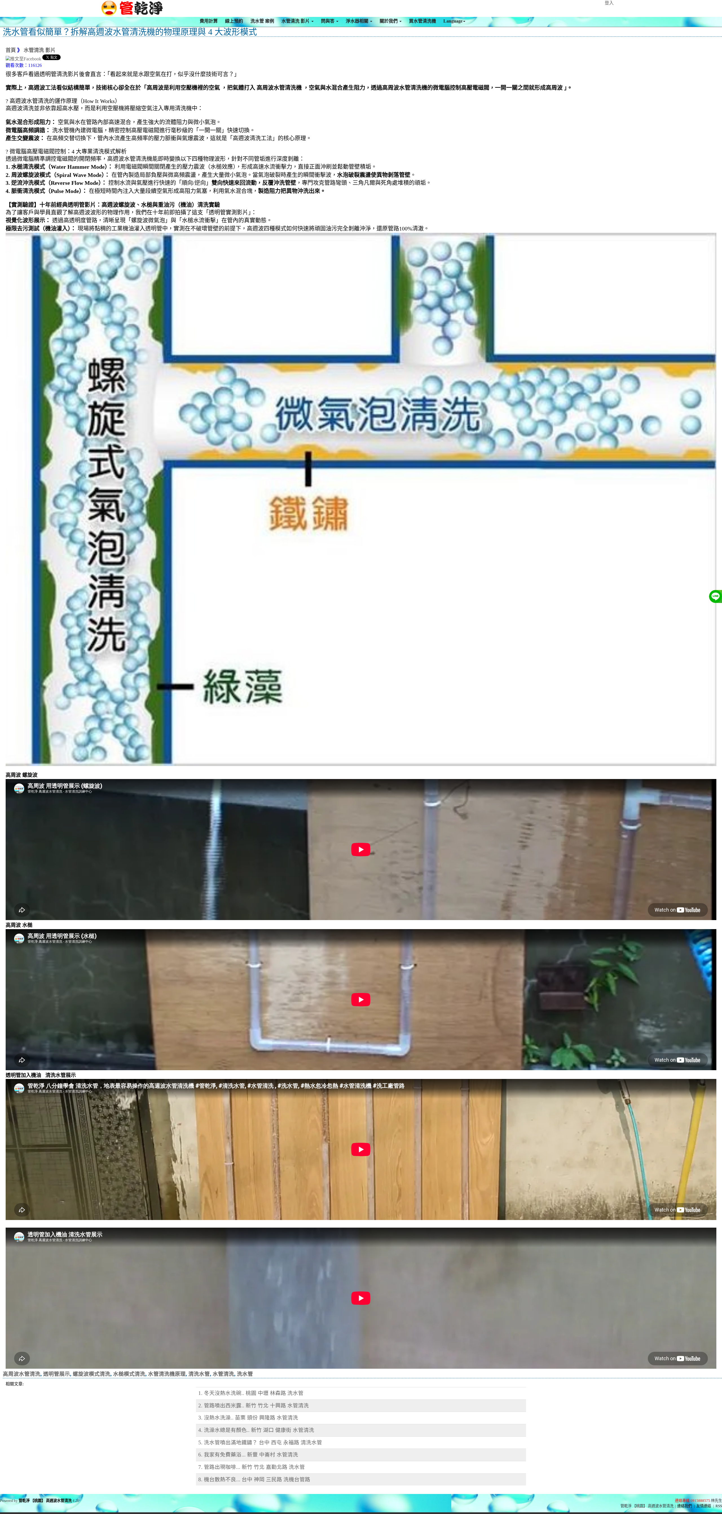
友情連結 (703, 1506)
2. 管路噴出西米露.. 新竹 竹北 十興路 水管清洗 (253, 1405)
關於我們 (389, 21)
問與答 (328, 21)
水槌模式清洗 (129, 1374)
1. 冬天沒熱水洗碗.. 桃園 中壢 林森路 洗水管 (250, 1393)
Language (453, 21)
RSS (719, 1506)
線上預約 (234, 21)
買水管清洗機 (422, 21)
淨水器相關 (357, 21)
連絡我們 (684, 1506)
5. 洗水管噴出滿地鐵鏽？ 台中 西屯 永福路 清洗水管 (260, 1442)
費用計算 (209, 21)
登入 (609, 3)
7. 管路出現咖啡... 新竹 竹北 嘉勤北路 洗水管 (251, 1467)
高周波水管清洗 (21, 1374)
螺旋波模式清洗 (91, 1374)
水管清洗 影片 (296, 21)
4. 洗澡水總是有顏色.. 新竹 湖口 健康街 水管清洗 (256, 1430)
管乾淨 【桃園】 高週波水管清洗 (45, 1500)
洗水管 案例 (262, 21)
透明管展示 (56, 1374)
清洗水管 (199, 1374)
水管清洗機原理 (167, 1374)
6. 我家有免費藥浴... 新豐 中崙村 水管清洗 (248, 1455)
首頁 (11, 50)
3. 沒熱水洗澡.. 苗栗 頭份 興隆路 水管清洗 (248, 1418)
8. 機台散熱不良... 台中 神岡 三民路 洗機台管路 (254, 1479)
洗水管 (245, 1374)
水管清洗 (223, 1374)
